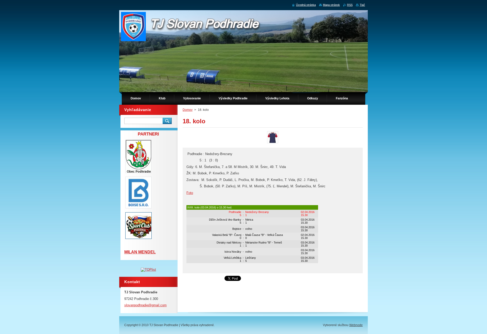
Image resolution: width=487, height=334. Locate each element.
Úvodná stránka (306, 4)
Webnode (356, 325)
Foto (189, 193)
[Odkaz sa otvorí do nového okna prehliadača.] (272, 143)
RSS (350, 4)
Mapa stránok (331, 4)
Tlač (362, 4)
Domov (188, 109)
